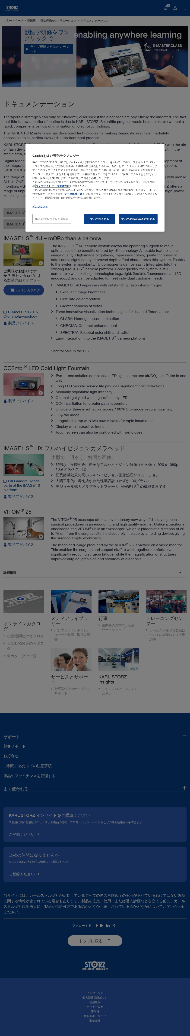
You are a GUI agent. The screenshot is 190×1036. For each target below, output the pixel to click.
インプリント (40, 206)
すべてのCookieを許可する (138, 218)
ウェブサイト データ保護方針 (53, 185)
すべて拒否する (99, 218)
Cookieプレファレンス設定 (52, 218)
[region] (95, 187)
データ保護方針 (73, 193)
